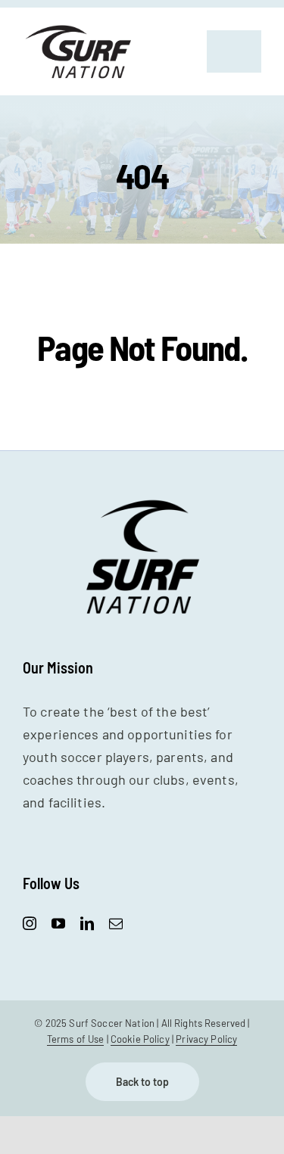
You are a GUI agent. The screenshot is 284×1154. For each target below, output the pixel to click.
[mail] (116, 923)
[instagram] (29, 923)
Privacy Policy (206, 1039)
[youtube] (58, 923)
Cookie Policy (140, 1039)
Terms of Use (76, 1039)
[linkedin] (87, 923)
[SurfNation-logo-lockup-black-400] (80, 29)
